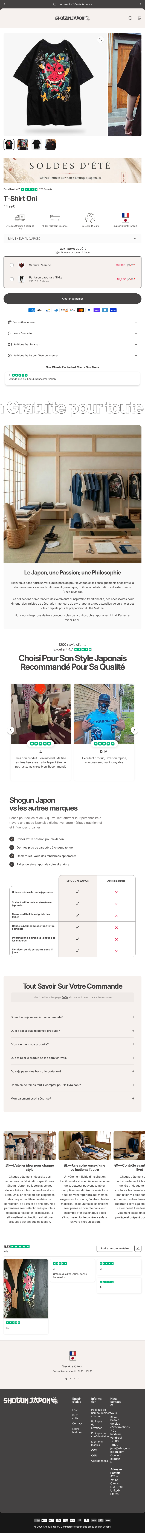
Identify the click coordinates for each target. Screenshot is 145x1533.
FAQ (74, 1409)
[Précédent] (5, 4)
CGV (94, 1450)
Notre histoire (77, 1430)
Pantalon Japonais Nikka (45, 277)
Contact (77, 1423)
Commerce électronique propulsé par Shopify (86, 1526)
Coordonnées (99, 1460)
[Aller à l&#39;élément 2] (22, 144)
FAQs (65, 997)
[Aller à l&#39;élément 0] (9, 144)
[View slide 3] (74, 1379)
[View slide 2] (70, 1379)
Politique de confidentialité (100, 1435)
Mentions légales (97, 1443)
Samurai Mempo (40, 265)
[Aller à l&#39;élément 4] (50, 144)
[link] (30, 1145)
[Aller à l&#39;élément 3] (36, 144)
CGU (94, 1455)
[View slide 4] (79, 1379)
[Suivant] (140, 4)
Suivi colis (75, 1416)
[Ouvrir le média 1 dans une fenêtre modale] (100, 39)
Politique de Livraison (96, 1424)
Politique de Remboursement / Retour (101, 1413)
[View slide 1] (66, 1379)
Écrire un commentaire (115, 1248)
